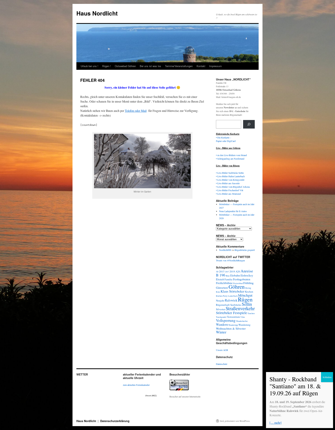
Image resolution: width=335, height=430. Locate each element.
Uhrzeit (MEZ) (151, 396)
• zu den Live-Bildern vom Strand (231, 155)
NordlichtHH (225, 249)
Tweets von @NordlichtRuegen (230, 260)
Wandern (222, 324)
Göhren (237, 286)
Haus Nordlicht (97, 13)
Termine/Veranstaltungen (179, 66)
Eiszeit (220, 279)
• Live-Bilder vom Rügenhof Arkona (233, 186)
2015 (221, 271)
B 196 (220, 275)
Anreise (247, 271)
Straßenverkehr (240, 308)
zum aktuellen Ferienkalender (136, 384)
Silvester (220, 309)
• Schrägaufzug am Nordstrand (230, 158)
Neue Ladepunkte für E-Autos (233, 211)
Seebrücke (235, 305)
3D (217, 271)
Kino (218, 291)
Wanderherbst (242, 321)
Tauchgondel (221, 317)
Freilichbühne (224, 283)
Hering (248, 288)
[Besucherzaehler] (179, 389)
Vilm (242, 317)
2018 (232, 271)
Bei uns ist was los (150, 66)
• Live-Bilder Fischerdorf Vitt (229, 190)
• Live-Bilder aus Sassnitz (228, 183)
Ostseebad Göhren (125, 66)
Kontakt (201, 66)
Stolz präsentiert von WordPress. (235, 420)
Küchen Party (221, 295)
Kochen (249, 291)
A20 (238, 271)
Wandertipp (233, 325)
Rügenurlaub (223, 305)
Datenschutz (221, 363)
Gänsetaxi (222, 287)
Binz (228, 275)
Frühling (248, 283)
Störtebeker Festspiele (231, 312)
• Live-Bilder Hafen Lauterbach (230, 176)
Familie (228, 279)
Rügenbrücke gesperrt (245, 249)
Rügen (245, 299)
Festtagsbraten (241, 279)
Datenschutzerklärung (115, 421)
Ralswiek (231, 300)
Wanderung (244, 324)
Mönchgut (245, 295)
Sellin (247, 304)
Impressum (215, 66)
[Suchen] (249, 124)
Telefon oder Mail (136, 111)
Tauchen (251, 313)
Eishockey (247, 275)
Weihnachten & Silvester (231, 328)
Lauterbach (232, 295)
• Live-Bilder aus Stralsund (228, 193)
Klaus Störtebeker (232, 291)
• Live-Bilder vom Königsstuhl (230, 179)
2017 (227, 271)
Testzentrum (233, 317)
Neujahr (220, 300)
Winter (221, 332)
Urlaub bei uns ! (89, 66)
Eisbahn (235, 275)
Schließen (327, 377)
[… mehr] (275, 423)
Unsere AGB (222, 349)
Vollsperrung (226, 320)
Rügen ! (106, 66)
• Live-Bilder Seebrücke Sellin (230, 172)
